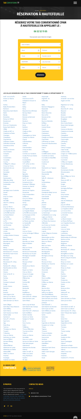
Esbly (62, 174)
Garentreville (26, 188)
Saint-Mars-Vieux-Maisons (11, 307)
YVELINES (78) (13, 396)
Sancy (62, 317)
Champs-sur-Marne (28, 137)
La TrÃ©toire (26, 217)
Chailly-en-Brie (27, 131)
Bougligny (64, 119)
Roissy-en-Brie (65, 288)
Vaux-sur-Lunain (28, 339)
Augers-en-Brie (65, 101)
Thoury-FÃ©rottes (28, 329)
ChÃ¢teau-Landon (8, 141)
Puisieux (44, 284)
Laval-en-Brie (7, 219)
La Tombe (6, 217)
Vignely (5, 343)
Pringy (5, 284)
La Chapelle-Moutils (9, 211)
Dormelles (6, 172)
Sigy (4, 323)
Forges (63, 184)
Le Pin (5, 221)
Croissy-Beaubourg (67, 164)
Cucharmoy (26, 166)
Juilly (24, 207)
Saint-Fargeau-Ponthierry (49, 296)
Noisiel (25, 268)
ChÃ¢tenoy (64, 141)
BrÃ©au (44, 123)
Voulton (25, 358)
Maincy (5, 237)
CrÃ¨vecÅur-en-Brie (28, 164)
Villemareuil (26, 345)
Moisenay (64, 247)
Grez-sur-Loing (46, 194)
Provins (25, 284)
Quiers (63, 284)
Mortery (44, 260)
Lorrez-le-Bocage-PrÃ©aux (31, 233)
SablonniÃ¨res (65, 292)
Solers (24, 325)
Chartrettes (45, 139)
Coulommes (64, 156)
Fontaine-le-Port (27, 182)
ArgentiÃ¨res (46, 98)
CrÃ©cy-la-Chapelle (66, 162)
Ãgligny (5, 174)
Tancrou (5, 327)
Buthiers (25, 127)
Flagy (43, 180)
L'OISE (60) (6, 396)
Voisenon (64, 356)
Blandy (5, 115)
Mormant (6, 260)
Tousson (44, 331)
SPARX (5, 416)
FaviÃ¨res (25, 178)
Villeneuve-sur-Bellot (9, 349)
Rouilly (5, 290)
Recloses (5, 288)
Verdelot (63, 339)
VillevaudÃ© (7, 351)
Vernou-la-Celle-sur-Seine (30, 341)
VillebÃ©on (45, 343)
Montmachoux (7, 258)
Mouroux (63, 260)
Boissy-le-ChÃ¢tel (8, 119)
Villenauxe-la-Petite (66, 345)
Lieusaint (63, 227)
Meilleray (6, 245)
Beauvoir (63, 111)
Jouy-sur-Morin (7, 207)
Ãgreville (25, 174)
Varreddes (26, 337)
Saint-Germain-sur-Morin (10, 300)
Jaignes (63, 202)
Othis (62, 272)
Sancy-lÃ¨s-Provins (9, 319)
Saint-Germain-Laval (9, 298)
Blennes (25, 115)
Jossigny (25, 205)
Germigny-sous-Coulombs (11, 190)
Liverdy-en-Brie (46, 229)
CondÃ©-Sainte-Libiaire (49, 154)
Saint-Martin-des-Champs (30, 307)
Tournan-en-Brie (28, 331)
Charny (25, 139)
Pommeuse (45, 280)
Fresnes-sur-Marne (28, 186)
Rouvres (25, 290)
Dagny (63, 166)
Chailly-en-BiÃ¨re (8, 131)
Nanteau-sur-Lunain (67, 264)
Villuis (43, 353)
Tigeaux (44, 329)
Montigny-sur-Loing (67, 256)
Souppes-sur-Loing (47, 325)
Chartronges (65, 139)
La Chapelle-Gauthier (29, 209)
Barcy (24, 109)
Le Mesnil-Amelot (66, 219)
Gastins (44, 188)
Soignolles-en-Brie (66, 323)
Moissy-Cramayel (8, 249)
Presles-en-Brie (65, 282)
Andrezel (63, 96)
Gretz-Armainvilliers (28, 194)
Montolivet (26, 258)
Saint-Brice (64, 294)
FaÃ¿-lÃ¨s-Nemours (47, 178)
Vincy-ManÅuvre (27, 356)
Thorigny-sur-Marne (9, 329)
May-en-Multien (27, 243)
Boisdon (63, 115)
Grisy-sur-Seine (7, 196)
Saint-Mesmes (27, 309)
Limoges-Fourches (8, 229)
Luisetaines (64, 233)
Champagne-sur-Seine (29, 135)
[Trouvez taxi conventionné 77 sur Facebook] (8, 406)
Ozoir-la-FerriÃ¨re (8, 274)
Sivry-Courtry (26, 323)
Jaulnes (5, 205)
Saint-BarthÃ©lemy (47, 294)
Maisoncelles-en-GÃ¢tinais (69, 237)
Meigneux (64, 243)
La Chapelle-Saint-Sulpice (49, 211)
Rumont (5, 292)
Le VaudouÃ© (27, 223)
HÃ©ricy (63, 198)
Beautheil (44, 111)
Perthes (5, 278)
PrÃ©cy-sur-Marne (47, 282)
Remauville (26, 288)
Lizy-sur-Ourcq (27, 231)
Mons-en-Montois (47, 249)
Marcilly (25, 239)
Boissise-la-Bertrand (29, 117)
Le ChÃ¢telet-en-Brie (29, 219)
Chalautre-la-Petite (9, 133)
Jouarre (44, 205)
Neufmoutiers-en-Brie (10, 268)
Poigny (63, 278)
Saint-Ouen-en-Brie (47, 309)
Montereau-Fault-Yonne (10, 253)
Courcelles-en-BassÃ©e (49, 158)
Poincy (5, 280)
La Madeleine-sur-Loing (49, 215)
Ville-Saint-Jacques (28, 343)
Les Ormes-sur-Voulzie (48, 225)
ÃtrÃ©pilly (26, 176)
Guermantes (64, 196)
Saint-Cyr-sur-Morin (9, 296)
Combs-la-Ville (65, 152)
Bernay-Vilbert (27, 113)
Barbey (63, 107)
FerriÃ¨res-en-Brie (28, 180)
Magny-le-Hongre (66, 235)
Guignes (5, 198)
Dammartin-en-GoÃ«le (29, 168)
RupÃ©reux (26, 292)
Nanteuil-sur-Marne (29, 266)
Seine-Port (64, 319)
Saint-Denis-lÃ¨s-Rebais (30, 296)
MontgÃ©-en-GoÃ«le (67, 253)
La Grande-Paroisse (67, 213)
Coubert (5, 156)
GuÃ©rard (26, 196)
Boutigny (63, 121)
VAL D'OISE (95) (10, 400)
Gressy (5, 194)
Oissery (5, 272)
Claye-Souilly (64, 149)
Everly (43, 176)
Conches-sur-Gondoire (29, 154)
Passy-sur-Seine (27, 276)
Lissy (24, 229)
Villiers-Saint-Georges (48, 351)
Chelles (25, 145)
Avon (24, 105)
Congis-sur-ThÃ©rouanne (69, 154)
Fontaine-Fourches (8, 182)
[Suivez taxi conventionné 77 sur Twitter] (4, 406)
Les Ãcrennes (7, 225)
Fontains (63, 182)
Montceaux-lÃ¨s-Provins (10, 251)
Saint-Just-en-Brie (66, 300)
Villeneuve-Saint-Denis (48, 347)
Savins (43, 319)
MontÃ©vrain (46, 253)
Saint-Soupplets (46, 313)
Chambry (63, 133)
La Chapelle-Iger (46, 209)
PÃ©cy (44, 276)
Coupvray (25, 158)
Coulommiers (7, 158)
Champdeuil (64, 135)
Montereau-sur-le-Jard (29, 253)
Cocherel (25, 152)
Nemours (64, 266)
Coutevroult (45, 162)
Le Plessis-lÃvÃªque (66, 221)
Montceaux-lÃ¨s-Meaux (68, 249)
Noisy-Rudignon (46, 268)
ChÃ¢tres (25, 143)
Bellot (5, 113)
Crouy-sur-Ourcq (8, 166)
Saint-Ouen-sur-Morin (67, 309)
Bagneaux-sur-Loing (67, 105)
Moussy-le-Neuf (27, 262)
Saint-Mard (64, 305)
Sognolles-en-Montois (48, 323)
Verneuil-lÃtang (8, 341)
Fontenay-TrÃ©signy (29, 184)
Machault (44, 235)
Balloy (24, 107)
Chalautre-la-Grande (67, 131)
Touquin (5, 331)
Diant (43, 170)
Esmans (5, 176)
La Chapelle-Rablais (28, 211)
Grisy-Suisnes (65, 194)
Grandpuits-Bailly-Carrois (49, 192)
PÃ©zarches (26, 278)
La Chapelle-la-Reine (67, 209)
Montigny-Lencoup (47, 256)
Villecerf (63, 343)
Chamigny (6, 135)
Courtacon (45, 160)
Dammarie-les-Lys (8, 168)
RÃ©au (44, 286)
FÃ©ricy (63, 178)
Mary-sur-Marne (47, 241)
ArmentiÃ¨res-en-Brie (67, 98)
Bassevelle (45, 109)
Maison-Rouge (27, 237)
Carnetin (63, 127)
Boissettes (6, 117)
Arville (5, 101)
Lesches (5, 227)
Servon (44, 321)
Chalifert (25, 133)
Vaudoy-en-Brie (65, 337)
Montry (44, 258)
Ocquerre (63, 270)
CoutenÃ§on (26, 162)
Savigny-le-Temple (28, 319)
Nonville (5, 270)
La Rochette (64, 215)
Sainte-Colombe (27, 315)
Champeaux (6, 137)
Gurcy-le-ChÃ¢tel (28, 198)
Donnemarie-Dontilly (67, 170)
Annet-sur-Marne (8, 98)
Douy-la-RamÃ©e (47, 172)
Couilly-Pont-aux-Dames (30, 156)
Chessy (5, 147)
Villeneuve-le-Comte (9, 347)
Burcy (24, 125)
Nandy (5, 264)
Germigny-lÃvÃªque (66, 188)
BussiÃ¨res (45, 125)
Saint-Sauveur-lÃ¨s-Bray (68, 311)
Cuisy (43, 166)
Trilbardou (6, 333)
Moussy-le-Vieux (47, 262)
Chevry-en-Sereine (8, 149)
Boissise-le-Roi (46, 117)
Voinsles (44, 356)
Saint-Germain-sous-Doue (49, 298)
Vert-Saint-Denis (47, 341)
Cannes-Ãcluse (46, 127)
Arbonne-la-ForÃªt (28, 98)
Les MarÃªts (26, 225)
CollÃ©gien (45, 152)
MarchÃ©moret (8, 239)
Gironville (64, 190)
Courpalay (6, 160)
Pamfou (63, 274)
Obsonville (45, 270)
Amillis (24, 96)
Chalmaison (45, 133)
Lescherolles (64, 225)
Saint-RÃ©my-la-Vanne (48, 311)
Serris (24, 321)
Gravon (63, 192)
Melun (24, 245)
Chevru (44, 147)
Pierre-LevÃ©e (46, 278)
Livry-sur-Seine (65, 229)
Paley (43, 274)
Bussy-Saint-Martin (9, 127)
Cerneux (25, 129)
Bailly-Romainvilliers (9, 107)
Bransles (6, 123)
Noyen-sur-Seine (28, 270)
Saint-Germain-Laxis (29, 298)
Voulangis (6, 358)
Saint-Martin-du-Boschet (49, 307)
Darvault (5, 170)
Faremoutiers (7, 178)
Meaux (44, 243)
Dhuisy (25, 170)
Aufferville (45, 101)
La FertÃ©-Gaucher (9, 213)
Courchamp (64, 158)
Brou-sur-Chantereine (10, 125)
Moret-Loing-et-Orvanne (68, 258)
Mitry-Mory (45, 247)
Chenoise (44, 145)
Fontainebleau (46, 182)
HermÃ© (6, 200)
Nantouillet (45, 266)
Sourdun (63, 325)
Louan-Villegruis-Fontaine (49, 233)
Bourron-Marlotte (47, 121)
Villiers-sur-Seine (28, 353)
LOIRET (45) (23, 394)
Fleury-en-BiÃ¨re (66, 180)
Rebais (63, 286)
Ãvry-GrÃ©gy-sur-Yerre (68, 176)
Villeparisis (45, 349)
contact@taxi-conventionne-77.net (41, 396)
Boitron (25, 119)
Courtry (5, 162)
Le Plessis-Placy (8, 223)
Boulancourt (7, 121)
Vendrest (44, 339)
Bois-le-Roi (45, 115)
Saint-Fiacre (64, 296)
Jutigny (44, 207)
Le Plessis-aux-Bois (28, 221)
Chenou (63, 145)
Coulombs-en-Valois (48, 156)
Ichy (43, 200)
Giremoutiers (46, 190)
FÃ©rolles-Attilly (8, 180)
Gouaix (5, 192)
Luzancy (25, 235)
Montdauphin (46, 251)
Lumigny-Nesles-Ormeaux (11, 235)
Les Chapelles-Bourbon (68, 223)
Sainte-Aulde (7, 315)
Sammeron (6, 317)
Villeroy (63, 349)
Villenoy (25, 349)
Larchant (63, 217)
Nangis (25, 264)
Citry (43, 149)
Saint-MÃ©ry (7, 309)
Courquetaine (27, 160)
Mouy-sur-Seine (65, 262)
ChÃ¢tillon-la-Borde (9, 143)
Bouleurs (25, 121)
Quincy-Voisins (7, 286)
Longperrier (64, 231)
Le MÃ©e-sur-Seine (47, 219)
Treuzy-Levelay (65, 331)
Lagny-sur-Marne (47, 217)
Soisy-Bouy (6, 325)
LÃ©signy (25, 227)
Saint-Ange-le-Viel (8, 294)
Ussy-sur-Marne (8, 335)
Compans (6, 154)
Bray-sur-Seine (27, 123)
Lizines (5, 231)
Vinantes (6, 356)
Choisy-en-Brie (27, 149)
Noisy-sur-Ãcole (65, 268)
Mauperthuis (65, 241)
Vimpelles (64, 353)
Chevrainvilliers (27, 147)
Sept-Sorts (6, 321)
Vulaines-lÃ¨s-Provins (67, 358)
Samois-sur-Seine (28, 317)
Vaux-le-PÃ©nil (7, 339)
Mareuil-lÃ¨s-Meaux (48, 239)
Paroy (5, 276)
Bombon (44, 119)
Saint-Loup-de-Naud (29, 305)
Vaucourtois (45, 337)
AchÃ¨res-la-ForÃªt (9, 96)
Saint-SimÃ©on (27, 313)
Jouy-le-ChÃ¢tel (65, 205)
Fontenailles (7, 184)
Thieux (44, 327)
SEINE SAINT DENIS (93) (9, 398)
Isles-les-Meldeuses (67, 200)
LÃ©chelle (45, 223)
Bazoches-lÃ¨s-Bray (67, 109)
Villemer (44, 345)
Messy (5, 247)
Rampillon (25, 286)
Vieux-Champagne (66, 341)
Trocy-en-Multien (47, 333)
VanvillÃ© (64, 335)
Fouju (5, 186)
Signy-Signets (65, 321)
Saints (43, 315)
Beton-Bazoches (46, 113)
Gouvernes (26, 192)
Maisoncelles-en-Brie (48, 237)
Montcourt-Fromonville (29, 251)
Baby (43, 105)
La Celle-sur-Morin (8, 209)
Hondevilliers (26, 200)
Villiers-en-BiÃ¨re (28, 351)
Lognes (44, 231)
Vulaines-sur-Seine (9, 360)
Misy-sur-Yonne (27, 247)
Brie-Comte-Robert (66, 123)
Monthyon (6, 256)
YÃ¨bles (25, 360)
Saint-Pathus (7, 311)
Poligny (25, 280)
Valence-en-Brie (46, 335)
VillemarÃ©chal (7, 345)
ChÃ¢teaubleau (27, 141)
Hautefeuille (45, 198)
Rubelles (63, 290)
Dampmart (64, 168)
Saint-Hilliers (26, 300)
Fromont (63, 186)
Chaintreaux (45, 131)
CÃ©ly (5, 129)
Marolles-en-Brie (8, 241)
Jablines (44, 202)
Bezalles (63, 113)
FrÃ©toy (44, 186)
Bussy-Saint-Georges (67, 125)
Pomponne (64, 280)
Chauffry (63, 143)
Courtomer (64, 160)
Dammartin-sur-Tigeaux (49, 168)
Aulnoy (5, 105)
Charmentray (7, 139)
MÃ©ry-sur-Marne (66, 245)
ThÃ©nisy (25, 327)
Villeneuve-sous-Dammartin (69, 347)
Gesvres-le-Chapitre (28, 190)
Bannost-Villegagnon (48, 107)
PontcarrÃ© (26, 282)
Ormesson (45, 272)
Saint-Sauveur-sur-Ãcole (10, 313)
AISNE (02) (17, 400)
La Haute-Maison (8, 215)
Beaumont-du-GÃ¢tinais (30, 111)
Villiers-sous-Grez (66, 351)
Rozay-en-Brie (46, 290)
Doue (24, 172)
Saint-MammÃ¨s (46, 305)
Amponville (45, 96)
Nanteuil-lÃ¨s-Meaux (9, 266)
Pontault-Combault (9, 282)
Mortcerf (25, 260)
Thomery (63, 327)
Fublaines (6, 188)
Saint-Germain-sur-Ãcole (68, 298)
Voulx (43, 358)
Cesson (44, 129)
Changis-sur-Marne (47, 137)
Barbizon (6, 109)
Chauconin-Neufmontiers (49, 143)
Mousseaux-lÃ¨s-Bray (9, 262)
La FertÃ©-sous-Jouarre (30, 213)
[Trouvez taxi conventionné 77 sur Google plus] (11, 406)
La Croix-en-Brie (66, 211)
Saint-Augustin (27, 294)
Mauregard (6, 243)
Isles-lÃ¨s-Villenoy (8, 202)
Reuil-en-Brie (46, 288)
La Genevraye (46, 213)
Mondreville (26, 249)
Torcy (62, 329)
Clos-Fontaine (7, 152)
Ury (62, 333)
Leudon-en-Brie (46, 227)
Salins (62, 315)
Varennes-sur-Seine (9, 337)
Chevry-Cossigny (66, 147)
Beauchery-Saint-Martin (10, 111)
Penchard (64, 276)
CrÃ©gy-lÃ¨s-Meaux (9, 164)
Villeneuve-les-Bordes (29, 347)
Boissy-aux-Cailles (66, 117)
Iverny (24, 202)
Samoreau (45, 317)
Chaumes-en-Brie (8, 145)
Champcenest (46, 135)
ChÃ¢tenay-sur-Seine (48, 141)
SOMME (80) (20, 396)
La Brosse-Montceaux (67, 207)
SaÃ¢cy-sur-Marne (47, 292)
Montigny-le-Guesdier (29, 256)
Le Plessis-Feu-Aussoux (49, 221)
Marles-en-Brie (65, 239)
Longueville (6, 233)
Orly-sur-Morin (27, 272)
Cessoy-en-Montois (67, 129)
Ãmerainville (45, 174)
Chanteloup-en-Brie (67, 137)
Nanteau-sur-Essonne (48, 264)
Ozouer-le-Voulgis (28, 274)
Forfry (43, 184)
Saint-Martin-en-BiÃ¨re (68, 307)
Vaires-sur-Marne (28, 335)
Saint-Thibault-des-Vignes (68, 313)
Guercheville (45, 196)
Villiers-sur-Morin (8, 353)
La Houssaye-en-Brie (29, 215)
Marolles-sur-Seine (28, 241)
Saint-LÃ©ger (7, 305)
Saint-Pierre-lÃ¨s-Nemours (31, 311)
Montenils (64, 251)
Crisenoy (44, 164)
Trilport (25, 333)
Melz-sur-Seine (46, 245)
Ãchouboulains (65, 172)
